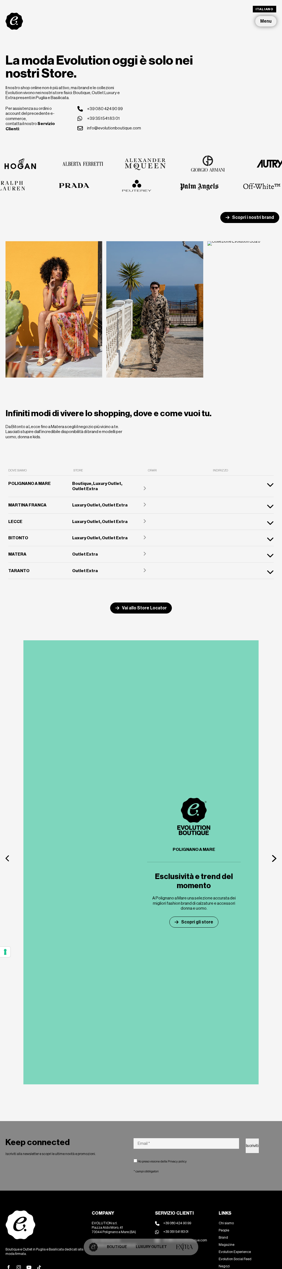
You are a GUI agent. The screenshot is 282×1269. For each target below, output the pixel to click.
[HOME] (93, 1247)
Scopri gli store (197, 922)
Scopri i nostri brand (253, 217)
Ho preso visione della (162, 1161)
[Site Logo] (14, 20)
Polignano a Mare (194, 849)
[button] (8, 858)
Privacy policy (177, 1161)
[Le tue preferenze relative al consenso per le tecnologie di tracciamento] (5, 952)
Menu (266, 21)
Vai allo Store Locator (144, 607)
